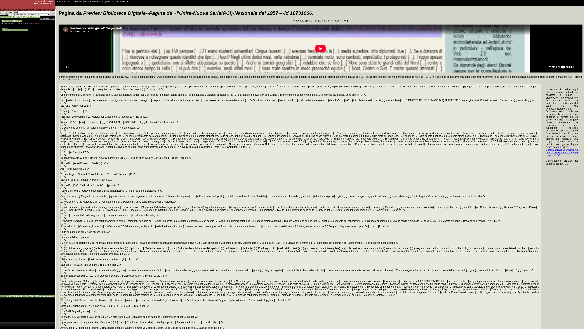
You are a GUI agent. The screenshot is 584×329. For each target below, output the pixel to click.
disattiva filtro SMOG (47, 19)
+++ (41, 24)
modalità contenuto (43, 3)
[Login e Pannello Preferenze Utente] (2, 13)
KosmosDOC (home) (12, 21)
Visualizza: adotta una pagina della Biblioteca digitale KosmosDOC (562, 153)
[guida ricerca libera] (16, 12)
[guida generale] (6, 13)
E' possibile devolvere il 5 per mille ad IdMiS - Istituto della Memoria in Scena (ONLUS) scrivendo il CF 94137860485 (114, 1)
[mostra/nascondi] (45, 296)
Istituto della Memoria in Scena (18, 23)
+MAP (36, 24)
